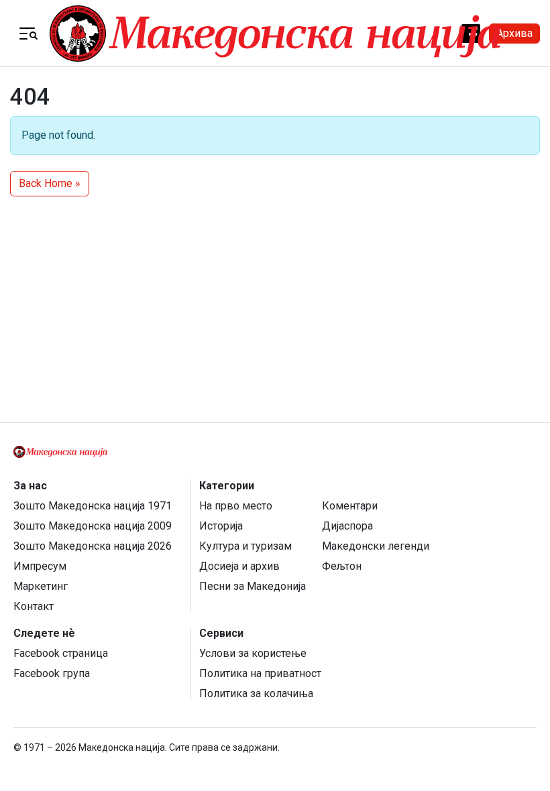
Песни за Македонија (252, 586)
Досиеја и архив (239, 566)
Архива (514, 33)
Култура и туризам (245, 546)
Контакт (33, 606)
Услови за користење (253, 653)
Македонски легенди (375, 546)
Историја (221, 526)
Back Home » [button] (49, 183)
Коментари (350, 505)
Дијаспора (347, 526)
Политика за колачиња (256, 693)
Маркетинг (40, 586)
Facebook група (51, 673)
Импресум (39, 566)
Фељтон (342, 566)
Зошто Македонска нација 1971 (92, 505)
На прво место (235, 505)
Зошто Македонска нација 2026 (92, 546)
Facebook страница (60, 653)
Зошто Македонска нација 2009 (92, 526)
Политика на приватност (260, 673)
